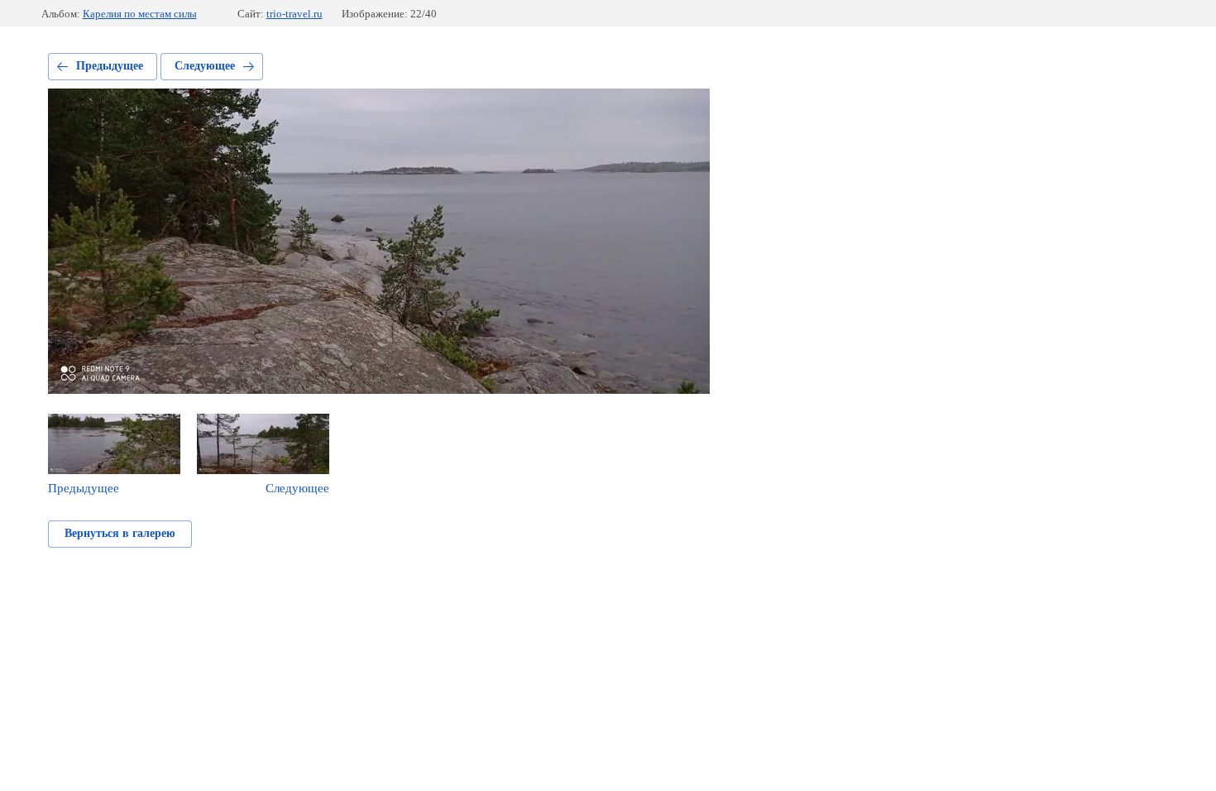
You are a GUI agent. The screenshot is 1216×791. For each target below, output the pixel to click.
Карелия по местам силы (140, 13)
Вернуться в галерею (120, 533)
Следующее (205, 66)
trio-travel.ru (294, 13)
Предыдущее (109, 66)
